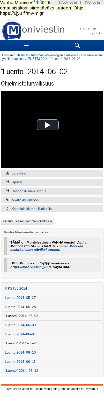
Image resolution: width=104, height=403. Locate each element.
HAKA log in (68, 2)
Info (55, 389)
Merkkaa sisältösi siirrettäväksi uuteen (46, 248)
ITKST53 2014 (37, 59)
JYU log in (92, 2)
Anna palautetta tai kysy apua (78, 389)
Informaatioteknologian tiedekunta (54, 55)
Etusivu (7, 55)
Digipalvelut (43, 389)
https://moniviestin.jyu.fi (30, 267)
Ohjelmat (22, 55)
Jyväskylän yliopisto (20, 389)
